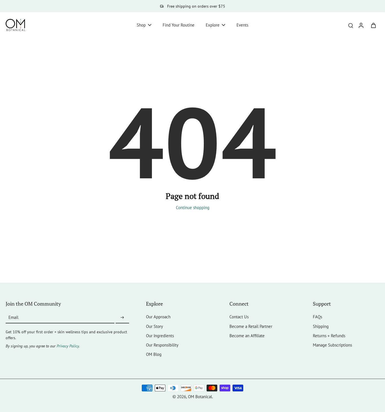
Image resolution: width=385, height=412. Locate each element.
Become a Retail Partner (250, 326)
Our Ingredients (160, 335)
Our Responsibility (162, 345)
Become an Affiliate (247, 335)
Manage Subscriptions (332, 345)
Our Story (154, 326)
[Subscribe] (122, 317)
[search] (350, 25)
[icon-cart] (373, 25)
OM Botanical (200, 396)
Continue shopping (192, 207)
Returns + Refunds (329, 335)
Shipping (321, 326)
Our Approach (158, 316)
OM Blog (153, 354)
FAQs (317, 316)
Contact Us (239, 316)
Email (13, 317)
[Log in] (361, 25)
